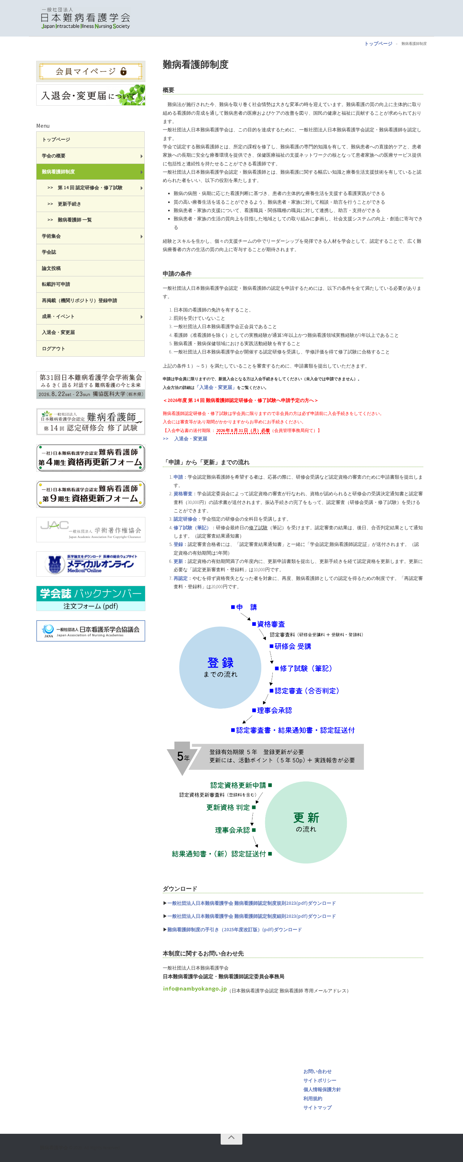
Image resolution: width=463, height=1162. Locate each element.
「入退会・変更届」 (216, 387)
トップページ (378, 44)
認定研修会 (185, 519)
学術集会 (51, 236)
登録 (178, 544)
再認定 (181, 578)
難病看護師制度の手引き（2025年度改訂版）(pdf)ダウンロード (234, 929)
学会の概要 (53, 156)
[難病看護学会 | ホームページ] (85, 18)
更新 (178, 561)
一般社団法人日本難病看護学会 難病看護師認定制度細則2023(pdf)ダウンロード (251, 916)
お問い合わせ (317, 1071)
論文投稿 (51, 268)
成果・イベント (58, 316)
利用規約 (312, 1098)
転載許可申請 (56, 284)
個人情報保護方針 (322, 1089)
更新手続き (69, 204)
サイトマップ (317, 1107)
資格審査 (183, 494)
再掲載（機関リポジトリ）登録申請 (79, 300)
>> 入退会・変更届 (185, 439)
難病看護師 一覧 (75, 220)
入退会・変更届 (58, 332)
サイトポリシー (319, 1080)
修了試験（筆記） (192, 528)
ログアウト (53, 348)
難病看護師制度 (58, 172)
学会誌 (49, 252)
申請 (178, 477)
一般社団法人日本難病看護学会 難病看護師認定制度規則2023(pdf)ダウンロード (251, 903)
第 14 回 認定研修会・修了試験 (90, 188)
